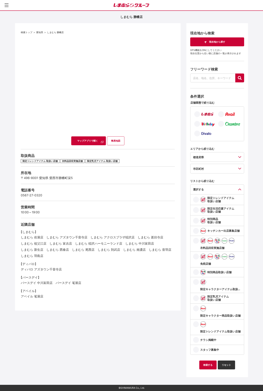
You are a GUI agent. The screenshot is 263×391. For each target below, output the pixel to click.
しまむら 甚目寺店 (150, 237)
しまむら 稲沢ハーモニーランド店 (98, 243)
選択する (198, 189)
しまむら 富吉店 (60, 243)
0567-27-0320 (31, 195)
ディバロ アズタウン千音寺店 (41, 269)
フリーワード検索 (204, 69)
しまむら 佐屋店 (32, 237)
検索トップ (26, 32)
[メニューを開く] (6, 5)
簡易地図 (115, 140)
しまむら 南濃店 (134, 250)
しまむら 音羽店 (160, 250)
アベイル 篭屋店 (32, 296)
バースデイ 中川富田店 (37, 283)
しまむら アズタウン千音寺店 (66, 237)
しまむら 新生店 (32, 250)
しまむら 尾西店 (83, 250)
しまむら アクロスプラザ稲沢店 (112, 237)
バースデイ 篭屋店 (68, 283)
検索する (208, 364)
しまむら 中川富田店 (139, 243)
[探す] (239, 77)
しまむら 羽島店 (32, 256)
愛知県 (39, 32)
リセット (226, 364)
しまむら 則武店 (109, 250)
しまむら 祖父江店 (33, 243)
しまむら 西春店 (57, 250)
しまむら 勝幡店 (55, 32)
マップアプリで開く (87, 140)
